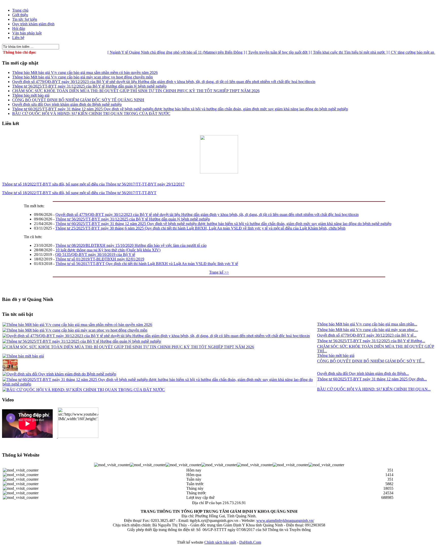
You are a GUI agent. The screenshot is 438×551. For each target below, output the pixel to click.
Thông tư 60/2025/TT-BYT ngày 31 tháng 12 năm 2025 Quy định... (372, 379)
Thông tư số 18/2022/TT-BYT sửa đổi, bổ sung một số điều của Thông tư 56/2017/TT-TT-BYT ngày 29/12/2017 (93, 184)
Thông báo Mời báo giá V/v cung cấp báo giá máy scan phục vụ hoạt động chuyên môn (82, 77)
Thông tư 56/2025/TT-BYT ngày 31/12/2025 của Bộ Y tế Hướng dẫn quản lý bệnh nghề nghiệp (89, 86)
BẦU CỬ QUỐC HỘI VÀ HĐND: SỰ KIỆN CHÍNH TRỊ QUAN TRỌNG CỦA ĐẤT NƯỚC (91, 113)
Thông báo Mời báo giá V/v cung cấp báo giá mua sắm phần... (367, 324)
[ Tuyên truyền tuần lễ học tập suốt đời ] (268, 52)
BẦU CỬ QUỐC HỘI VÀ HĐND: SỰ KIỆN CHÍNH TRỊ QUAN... (374, 389)
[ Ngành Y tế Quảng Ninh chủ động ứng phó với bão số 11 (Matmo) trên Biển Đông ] (166, 52)
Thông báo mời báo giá (30, 95)
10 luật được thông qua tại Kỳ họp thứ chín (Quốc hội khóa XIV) (108, 250)
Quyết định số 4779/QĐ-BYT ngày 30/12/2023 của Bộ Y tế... (366, 335)
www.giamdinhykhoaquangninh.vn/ (285, 520)
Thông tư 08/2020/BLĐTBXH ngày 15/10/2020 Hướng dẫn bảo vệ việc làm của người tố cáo (131, 245)
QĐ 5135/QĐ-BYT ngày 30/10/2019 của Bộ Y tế (95, 254)
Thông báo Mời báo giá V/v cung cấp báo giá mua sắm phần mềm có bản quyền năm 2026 (85, 72)
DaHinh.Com (250, 542)
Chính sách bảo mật (220, 542)
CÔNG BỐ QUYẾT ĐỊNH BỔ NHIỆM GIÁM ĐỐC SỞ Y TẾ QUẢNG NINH (78, 100)
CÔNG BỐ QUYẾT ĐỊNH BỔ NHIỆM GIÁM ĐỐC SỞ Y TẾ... (371, 361)
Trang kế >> (219, 272)
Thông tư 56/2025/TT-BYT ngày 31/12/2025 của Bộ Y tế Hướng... (371, 341)
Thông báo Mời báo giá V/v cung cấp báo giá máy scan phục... (367, 330)
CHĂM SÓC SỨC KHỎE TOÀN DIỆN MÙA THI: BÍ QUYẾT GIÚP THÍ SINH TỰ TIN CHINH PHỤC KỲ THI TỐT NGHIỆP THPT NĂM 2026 (136, 91)
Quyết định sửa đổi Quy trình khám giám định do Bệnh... (363, 373)
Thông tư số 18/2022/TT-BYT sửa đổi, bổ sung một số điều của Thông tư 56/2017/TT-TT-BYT (79, 193)
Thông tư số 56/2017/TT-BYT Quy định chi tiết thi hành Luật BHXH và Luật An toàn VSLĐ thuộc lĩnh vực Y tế (147, 263)
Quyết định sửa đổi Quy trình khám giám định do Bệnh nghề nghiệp (67, 104)
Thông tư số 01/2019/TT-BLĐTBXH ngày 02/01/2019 (100, 259)
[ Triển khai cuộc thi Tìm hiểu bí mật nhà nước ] (339, 52)
